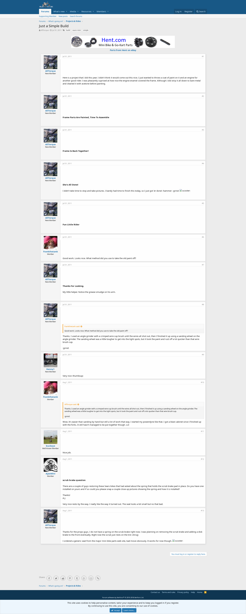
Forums (45, 11)
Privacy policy (183, 592)
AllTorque (45, 30)
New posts (63, 16)
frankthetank (50, 251)
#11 (202, 431)
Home (199, 592)
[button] (66, 11)
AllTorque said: (70, 404)
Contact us (155, 592)
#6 (203, 237)
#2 (203, 96)
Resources (86, 11)
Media (73, 11)
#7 (203, 265)
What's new (59, 11)
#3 (203, 130)
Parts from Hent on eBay (123, 50)
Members (101, 11)
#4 (203, 163)
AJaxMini (50, 473)
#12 (202, 459)
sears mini (76, 30)
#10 (202, 382)
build (68, 30)
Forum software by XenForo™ (123, 597)
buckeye (50, 445)
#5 (203, 203)
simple (85, 30)
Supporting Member (47, 16)
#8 (203, 304)
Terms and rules (168, 592)
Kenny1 (50, 369)
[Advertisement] (133, 66)
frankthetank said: (72, 326)
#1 (203, 56)
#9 (203, 354)
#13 (202, 510)
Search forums (76, 16)
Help (193, 592)
